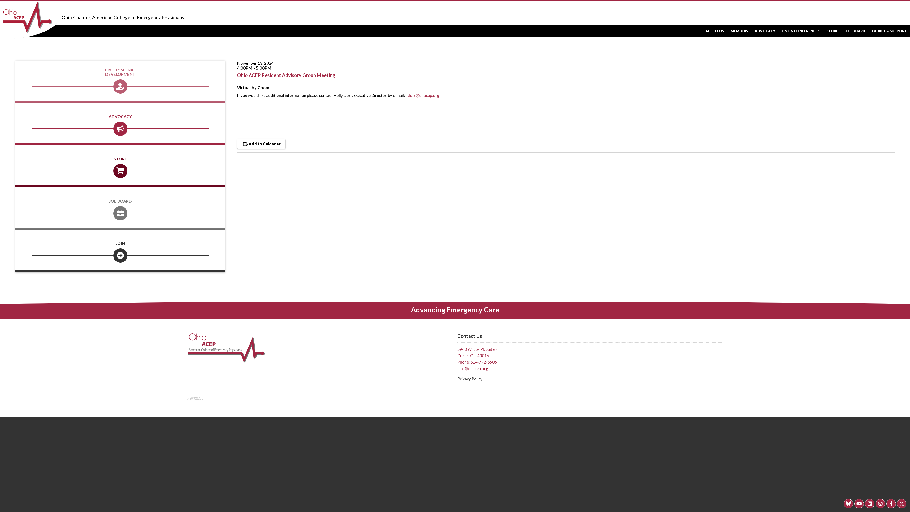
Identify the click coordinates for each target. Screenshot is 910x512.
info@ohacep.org (472, 368)
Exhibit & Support (889, 31)
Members (739, 31)
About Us (714, 31)
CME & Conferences (801, 31)
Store (832, 31)
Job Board (855, 31)
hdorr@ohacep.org (422, 95)
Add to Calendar (264, 143)
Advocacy (765, 31)
